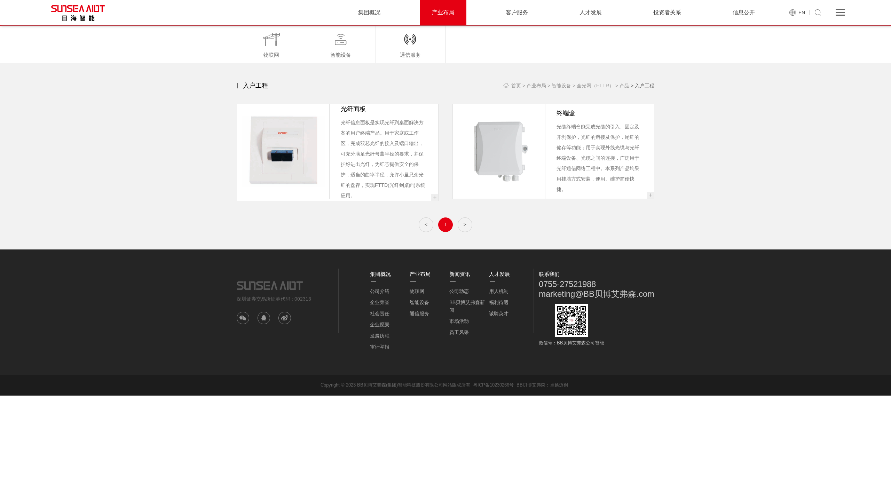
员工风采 (459, 332)
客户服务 (517, 12)
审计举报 (379, 347)
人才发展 (590, 12)
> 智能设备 (559, 85)
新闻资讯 (459, 274)
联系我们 (549, 274)
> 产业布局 (534, 85)
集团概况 (369, 12)
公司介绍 (379, 291)
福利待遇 (498, 302)
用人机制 (498, 291)
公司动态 (459, 291)
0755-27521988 (567, 284)
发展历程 (379, 336)
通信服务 (419, 313)
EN (801, 12)
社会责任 (379, 313)
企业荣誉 (379, 302)
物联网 (417, 291)
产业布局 (443, 12)
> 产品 (622, 85)
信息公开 (744, 12)
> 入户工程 (642, 85)
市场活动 (459, 321)
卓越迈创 (559, 385)
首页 (516, 85)
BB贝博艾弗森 (531, 385)
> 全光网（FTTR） (593, 85)
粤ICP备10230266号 (493, 385)
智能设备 (419, 302)
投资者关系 (667, 12)
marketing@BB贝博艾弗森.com (596, 294)
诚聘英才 (498, 313)
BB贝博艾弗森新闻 (467, 306)
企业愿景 (379, 324)
